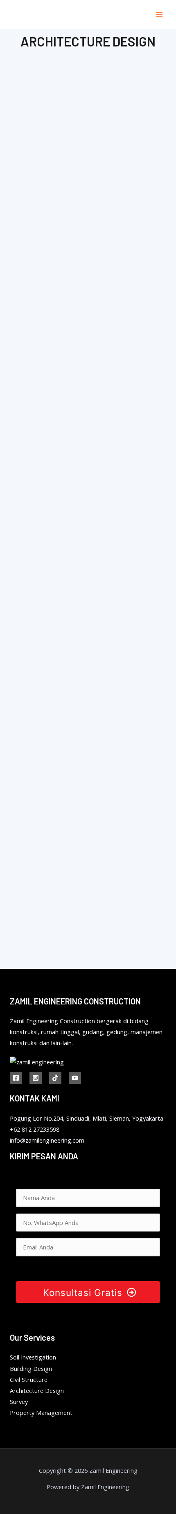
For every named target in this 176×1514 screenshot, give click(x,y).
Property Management (41, 1412)
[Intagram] (35, 1078)
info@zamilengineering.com (47, 1140)
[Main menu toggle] (159, 14)
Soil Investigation (33, 1357)
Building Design (31, 1368)
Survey (19, 1401)
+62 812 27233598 (34, 1129)
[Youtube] (75, 1078)
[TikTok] (55, 1078)
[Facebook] (16, 1078)
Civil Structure (28, 1379)
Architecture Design (37, 1390)
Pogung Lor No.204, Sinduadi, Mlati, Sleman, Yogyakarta (86, 1118)
